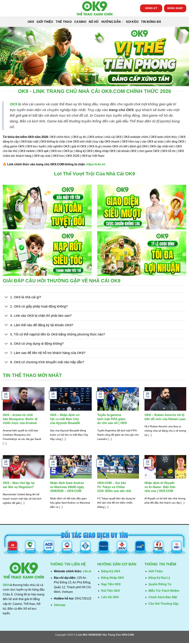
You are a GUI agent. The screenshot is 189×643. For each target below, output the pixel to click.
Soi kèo (132, 21)
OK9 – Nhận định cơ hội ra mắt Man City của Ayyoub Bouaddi (65, 419)
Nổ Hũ (94, 21)
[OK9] (94, 8)
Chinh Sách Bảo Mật (162, 597)
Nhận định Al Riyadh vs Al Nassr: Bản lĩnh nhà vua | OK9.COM (160, 487)
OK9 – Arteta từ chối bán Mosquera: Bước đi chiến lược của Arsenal (20, 419)
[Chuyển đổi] (6, 297)
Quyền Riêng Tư (159, 584)
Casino (80, 21)
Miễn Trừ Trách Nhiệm (163, 590)
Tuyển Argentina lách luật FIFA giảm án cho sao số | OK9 (112, 419)
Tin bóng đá (151, 21)
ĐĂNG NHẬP (175, 8)
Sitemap (59, 605)
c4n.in (87, 571)
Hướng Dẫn (111, 21)
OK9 (31, 21)
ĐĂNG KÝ (151, 8)
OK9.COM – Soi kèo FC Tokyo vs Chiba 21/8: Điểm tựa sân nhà (114, 487)
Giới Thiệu (45, 21)
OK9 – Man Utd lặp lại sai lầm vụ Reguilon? (19, 485)
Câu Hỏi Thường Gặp (163, 603)
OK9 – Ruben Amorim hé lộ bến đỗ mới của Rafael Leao (165, 417)
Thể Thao (64, 21)
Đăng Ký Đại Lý (159, 577)
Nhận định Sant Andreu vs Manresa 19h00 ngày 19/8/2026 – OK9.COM (67, 487)
